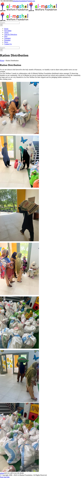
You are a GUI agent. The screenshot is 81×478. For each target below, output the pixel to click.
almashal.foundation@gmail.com (24, 1)
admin (2, 473)
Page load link (4, 477)
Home (2, 60)
